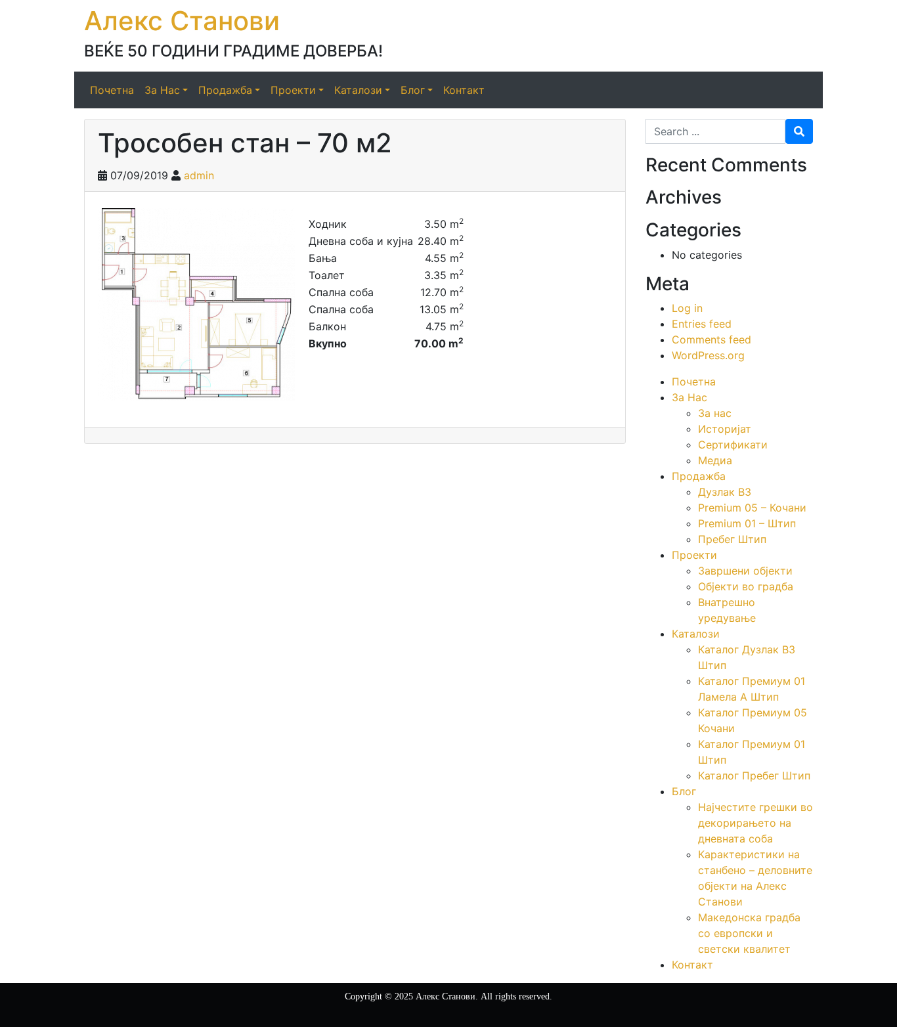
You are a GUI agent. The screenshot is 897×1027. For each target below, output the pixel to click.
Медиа (715, 460)
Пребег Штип (732, 539)
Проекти (694, 554)
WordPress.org (708, 355)
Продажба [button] (225, 90)
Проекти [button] (293, 90)
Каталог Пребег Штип (754, 775)
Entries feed (702, 323)
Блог (684, 791)
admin (199, 175)
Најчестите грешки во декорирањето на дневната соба (755, 822)
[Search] (799, 131)
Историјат (724, 428)
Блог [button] (413, 90)
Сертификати (733, 444)
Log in (687, 308)
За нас (715, 413)
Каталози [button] (358, 90)
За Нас (689, 397)
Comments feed (711, 339)
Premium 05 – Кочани (752, 507)
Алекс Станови (182, 21)
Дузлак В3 (724, 491)
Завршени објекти (745, 570)
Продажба (699, 476)
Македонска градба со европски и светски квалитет (749, 933)
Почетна (112, 90)
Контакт (464, 90)
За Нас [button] (162, 90)
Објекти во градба (745, 586)
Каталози (696, 633)
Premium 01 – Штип (747, 523)
